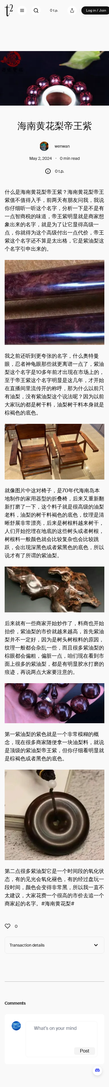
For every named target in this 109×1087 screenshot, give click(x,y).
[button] (22, 10)
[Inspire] (9, 926)
